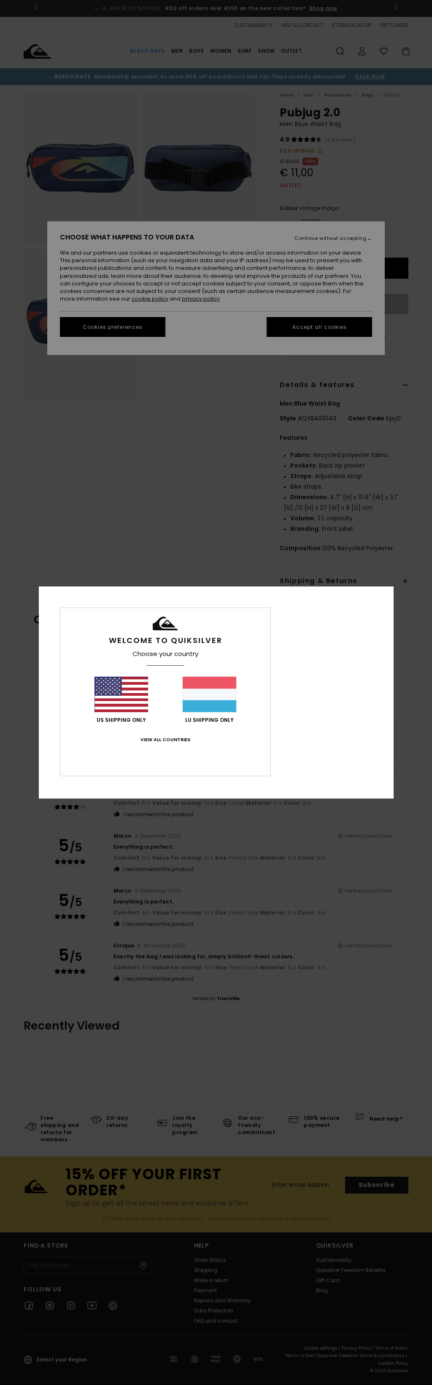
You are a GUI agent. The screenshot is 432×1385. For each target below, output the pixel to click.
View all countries (165, 739)
